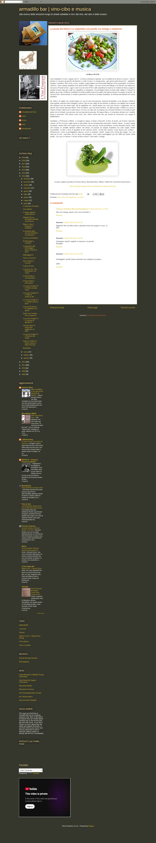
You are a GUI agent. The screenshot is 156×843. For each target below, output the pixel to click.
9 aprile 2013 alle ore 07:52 (73, 222)
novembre (27, 182)
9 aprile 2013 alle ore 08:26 (73, 238)
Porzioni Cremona (28, 526)
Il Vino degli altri (28, 566)
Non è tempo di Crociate (28, 262)
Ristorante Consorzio (26, 689)
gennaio (27, 358)
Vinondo (25, 587)
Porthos (22, 632)
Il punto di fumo (28, 266)
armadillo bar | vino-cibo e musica (55, 9)
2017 (24, 164)
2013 (24, 176)
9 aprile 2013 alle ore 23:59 (73, 254)
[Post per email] (88, 194)
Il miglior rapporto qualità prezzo (29, 213)
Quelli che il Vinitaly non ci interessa (30, 314)
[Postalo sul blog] (96, 194)
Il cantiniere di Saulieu (31, 206)
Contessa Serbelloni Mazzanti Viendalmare (72, 209)
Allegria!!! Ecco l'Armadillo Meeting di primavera (30, 219)
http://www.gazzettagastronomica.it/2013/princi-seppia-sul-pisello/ (93, 186)
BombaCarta (26, 486)
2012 (24, 362)
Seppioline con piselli (76, 197)
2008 (24, 374)
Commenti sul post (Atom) (96, 315)
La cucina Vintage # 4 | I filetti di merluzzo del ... (30, 295)
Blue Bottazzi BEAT (29, 413)
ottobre (26, 185)
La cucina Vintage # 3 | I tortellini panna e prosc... (30, 301)
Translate (36, 773)
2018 (24, 160)
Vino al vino (26, 504)
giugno (26, 197)
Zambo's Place (27, 387)
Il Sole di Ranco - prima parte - (29, 282)
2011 (24, 365)
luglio (26, 194)
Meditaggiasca (28, 255)
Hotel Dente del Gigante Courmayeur (27, 681)
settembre (27, 188)
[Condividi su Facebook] (101, 194)
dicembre (27, 179)
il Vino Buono (24, 641)
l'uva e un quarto (25, 645)
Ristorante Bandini (25, 686)
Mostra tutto (41, 613)
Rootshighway (24, 662)
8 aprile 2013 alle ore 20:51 (98, 209)
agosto (26, 191)
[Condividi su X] (98, 194)
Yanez (24, 116)
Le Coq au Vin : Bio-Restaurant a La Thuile (30, 271)
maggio (26, 200)
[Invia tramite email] (94, 194)
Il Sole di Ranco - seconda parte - (29, 277)
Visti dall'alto (27, 209)
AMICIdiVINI (23, 625)
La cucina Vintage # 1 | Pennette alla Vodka (30, 336)
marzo (26, 352)
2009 (24, 371)
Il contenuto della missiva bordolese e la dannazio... (30, 233)
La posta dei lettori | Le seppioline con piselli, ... (30, 308)
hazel (23, 124)
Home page (93, 308)
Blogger (91, 826)
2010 (24, 368)
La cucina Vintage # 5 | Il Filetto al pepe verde (30, 288)
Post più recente (57, 308)
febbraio (27, 355)
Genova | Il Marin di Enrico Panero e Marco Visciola (30, 343)
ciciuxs (24, 120)
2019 (24, 157)
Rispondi (59, 215)
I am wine (22, 629)
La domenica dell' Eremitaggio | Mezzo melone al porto (30, 249)
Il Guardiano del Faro (29, 112)
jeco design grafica (25, 696)
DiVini (24, 546)
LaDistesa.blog (27, 439)
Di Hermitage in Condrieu (28, 242)
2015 (24, 170)
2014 (24, 173)
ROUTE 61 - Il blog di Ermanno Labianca (30, 461)
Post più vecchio (128, 308)
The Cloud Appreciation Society (30, 693)
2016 (24, 167)
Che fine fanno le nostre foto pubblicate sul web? (29, 328)
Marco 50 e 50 (63, 197)
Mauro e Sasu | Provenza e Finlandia (28, 226)
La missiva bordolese (30, 238)
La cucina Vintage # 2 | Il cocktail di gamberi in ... (30, 320)
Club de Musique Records (28, 658)
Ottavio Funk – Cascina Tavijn (32, 568)
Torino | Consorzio (29, 258)
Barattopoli (27, 348)
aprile (26, 203)
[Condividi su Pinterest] (103, 194)
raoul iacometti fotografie (28, 700)
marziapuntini (26, 128)
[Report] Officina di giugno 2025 (32, 488)
